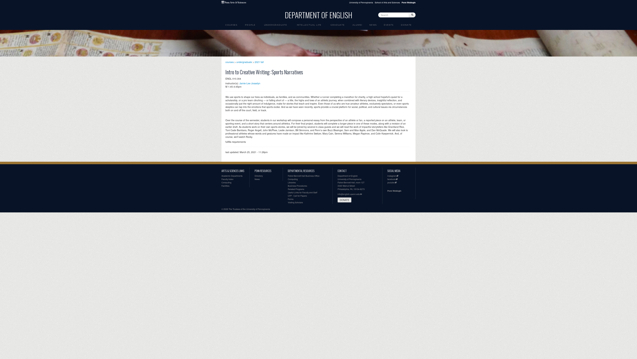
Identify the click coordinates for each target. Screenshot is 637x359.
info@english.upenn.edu (349, 194)
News (373, 25)
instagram (391, 175)
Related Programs (296, 189)
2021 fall (259, 62)
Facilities (225, 185)
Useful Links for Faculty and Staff (302, 192)
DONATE (344, 200)
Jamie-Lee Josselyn (249, 83)
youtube (391, 182)
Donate (406, 25)
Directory (259, 175)
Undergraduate (275, 25)
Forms (290, 199)
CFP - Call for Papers (297, 195)
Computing (226, 182)
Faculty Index (227, 179)
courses (229, 62)
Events (388, 25)
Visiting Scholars (295, 202)
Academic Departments (232, 175)
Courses (231, 25)
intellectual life (309, 25)
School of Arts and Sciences (387, 2)
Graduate (337, 25)
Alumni (357, 25)
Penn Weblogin (394, 190)
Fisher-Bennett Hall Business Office (303, 175)
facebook (391, 179)
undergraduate (244, 62)
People (250, 25)
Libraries (292, 182)
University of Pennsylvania (361, 2)
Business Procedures (297, 185)
